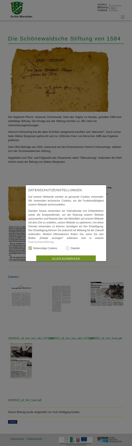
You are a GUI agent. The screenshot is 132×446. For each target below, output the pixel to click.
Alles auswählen (66, 258)
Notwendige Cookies (45, 248)
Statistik (75, 248)
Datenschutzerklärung (40, 242)
